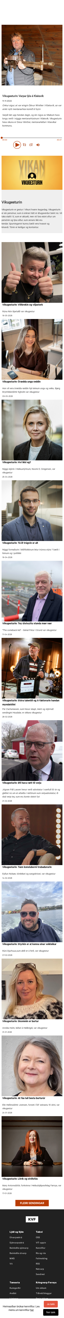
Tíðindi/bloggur (44, 1293)
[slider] (52, 144)
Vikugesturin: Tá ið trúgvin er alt (20, 543)
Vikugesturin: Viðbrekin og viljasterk (22, 305)
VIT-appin (41, 1243)
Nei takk (50, 1312)
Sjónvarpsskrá (17, 1243)
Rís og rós (41, 1253)
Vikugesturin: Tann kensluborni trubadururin (27, 867)
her (32, 1310)
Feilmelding (42, 1259)
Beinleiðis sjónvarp (19, 1248)
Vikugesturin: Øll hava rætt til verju (21, 783)
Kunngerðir (15, 1288)
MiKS (12, 1259)
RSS (38, 1264)
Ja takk (51, 1304)
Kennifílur (41, 1248)
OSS (38, 1238)
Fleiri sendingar (32, 1203)
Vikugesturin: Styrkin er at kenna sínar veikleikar (29, 944)
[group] (38, 144)
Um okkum (41, 1288)
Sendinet (40, 1274)
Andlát (13, 1293)
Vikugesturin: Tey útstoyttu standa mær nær (27, 623)
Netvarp (40, 1269)
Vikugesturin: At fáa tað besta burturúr (23, 1098)
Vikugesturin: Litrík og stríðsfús (20, 1179)
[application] (32, 144)
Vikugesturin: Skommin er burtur (20, 1021)
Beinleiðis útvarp (18, 1253)
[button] (17, 145)
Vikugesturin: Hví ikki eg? (16, 462)
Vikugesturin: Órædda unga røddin (21, 382)
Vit (11, 1264)
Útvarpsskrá (16, 1238)
